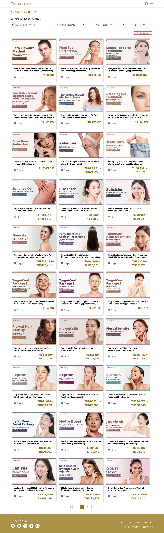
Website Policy (135, 522)
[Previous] (65, 507)
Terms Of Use (148, 522)
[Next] (99, 507)
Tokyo (20, 77)
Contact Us (123, 522)
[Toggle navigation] (151, 3)
